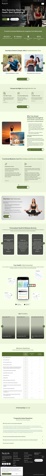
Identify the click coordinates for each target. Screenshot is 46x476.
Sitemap (14, 465)
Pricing (14, 461)
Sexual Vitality (26, 456)
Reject (17, 473)
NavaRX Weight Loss (28, 458)
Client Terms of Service (41, 474)
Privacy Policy (35, 474)
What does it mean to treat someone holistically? (12, 423)
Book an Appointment (17, 458)
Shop (14, 463)
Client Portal (15, 455)
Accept (7, 473)
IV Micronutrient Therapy (28, 461)
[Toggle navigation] (43, 4)
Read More (5, 102)
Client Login (42, 0)
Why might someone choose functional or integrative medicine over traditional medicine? (20, 439)
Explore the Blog (16, 460)
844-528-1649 (5, 0)
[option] (12, 64)
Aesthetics (26, 460)
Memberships (15, 456)
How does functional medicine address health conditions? (14, 436)
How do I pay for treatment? (8, 443)
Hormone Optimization (28, 455)
